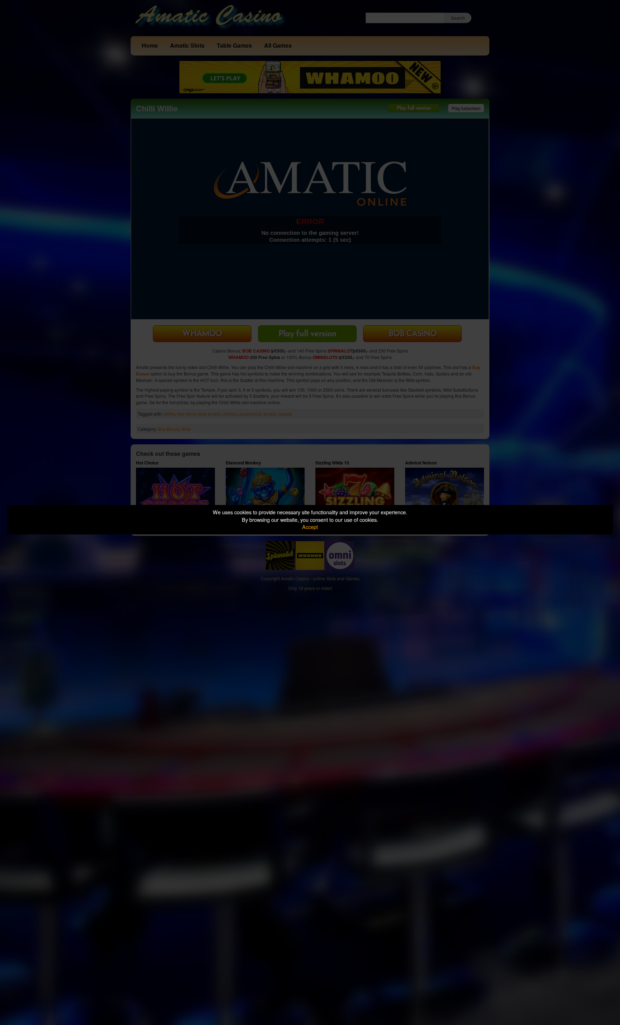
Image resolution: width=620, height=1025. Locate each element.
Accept (310, 526)
